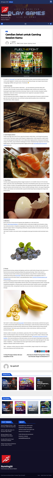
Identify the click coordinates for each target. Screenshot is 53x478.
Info (6, 31)
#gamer (25, 43)
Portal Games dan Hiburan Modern (7, 475)
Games (17, 406)
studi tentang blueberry (12, 224)
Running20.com (22, 425)
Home (39, 475)
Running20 (6, 15)
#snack (34, 43)
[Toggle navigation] (25, 24)
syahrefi (13, 41)
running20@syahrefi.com (24, 438)
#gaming (30, 43)
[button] (48, 23)
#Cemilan (21, 43)
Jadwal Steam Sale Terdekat (46, 475)
